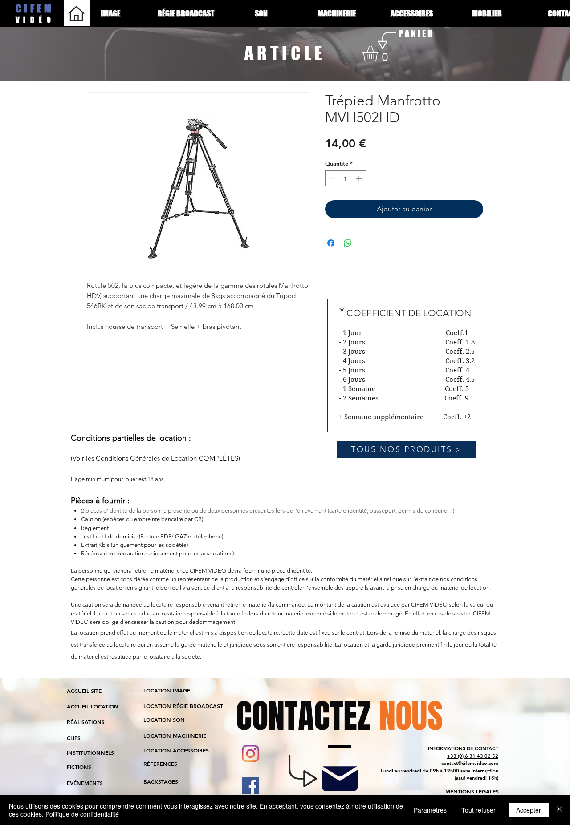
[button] (379, 53)
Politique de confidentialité (82, 813)
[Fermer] (559, 810)
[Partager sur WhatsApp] (347, 243)
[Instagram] (250, 753)
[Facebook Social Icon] (250, 785)
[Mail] (339, 778)
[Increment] (359, 178)
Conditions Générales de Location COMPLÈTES (167, 458)
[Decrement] (331, 178)
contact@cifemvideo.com (469, 763)
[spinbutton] (345, 178)
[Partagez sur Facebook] (331, 243)
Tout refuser (478, 809)
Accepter (528, 809)
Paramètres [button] (430, 809)
